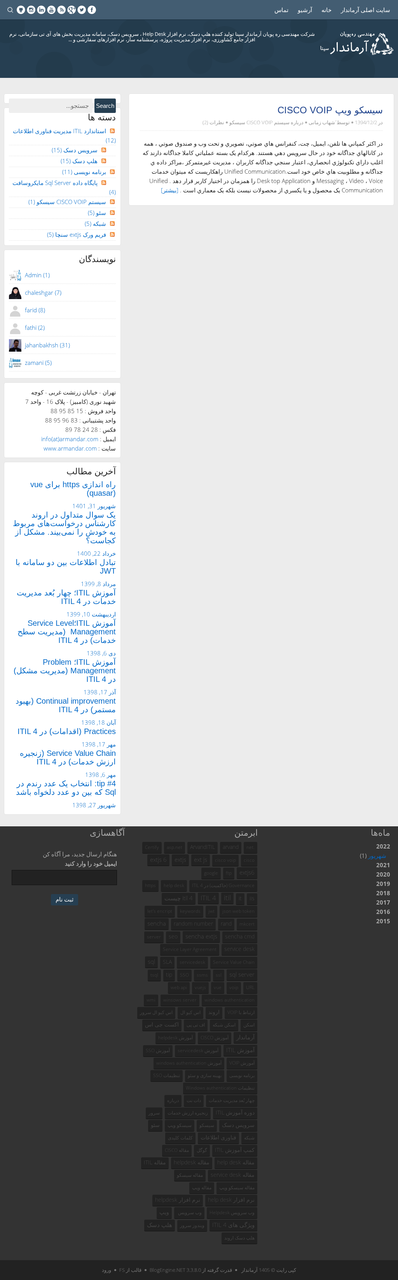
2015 (383, 921)
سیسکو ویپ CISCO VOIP (330, 110)
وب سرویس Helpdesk (232, 1212)
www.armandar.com (70, 448)
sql (151, 961)
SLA (167, 961)
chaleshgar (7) (43, 292)
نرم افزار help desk (231, 1199)
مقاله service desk (233, 1174)
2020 (383, 874)
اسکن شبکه (224, 1024)
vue (218, 987)
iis (252, 898)
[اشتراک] (61, 9)
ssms (202, 975)
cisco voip (225, 860)
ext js (200, 859)
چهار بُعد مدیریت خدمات (232, 1100)
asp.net (174, 847)
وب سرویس (189, 1212)
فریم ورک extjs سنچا (76, 234)
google (211, 873)
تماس (281, 10)
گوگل (202, 1150)
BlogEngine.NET (167, 1269)
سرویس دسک (75, 150)
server (154, 936)
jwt (211, 911)
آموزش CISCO (215, 1037)
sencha (156, 923)
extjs (180, 859)
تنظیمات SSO (166, 1075)
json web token (238, 911)
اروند (214, 1012)
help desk (174, 885)
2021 (383, 865)
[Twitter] (81, 9)
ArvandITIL (202, 846)
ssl (219, 975)
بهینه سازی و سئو (205, 1075)
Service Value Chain (234, 962)
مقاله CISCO (177, 1150)
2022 (375, 850)
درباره (173, 1100)
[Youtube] (51, 9)
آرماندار (245, 1037)
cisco (249, 860)
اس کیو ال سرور (156, 1012)
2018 (383, 893)
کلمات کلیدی (180, 1137)
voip (233, 987)
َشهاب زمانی (322, 122)
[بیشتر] (169, 190)
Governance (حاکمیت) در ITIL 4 (223, 885)
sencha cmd (240, 936)
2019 (383, 883)
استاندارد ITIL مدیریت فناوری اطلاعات (64, 135)
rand (226, 923)
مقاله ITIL (155, 1162)
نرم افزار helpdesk (177, 1199)
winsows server (180, 1000)
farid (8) (35, 310)
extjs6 (247, 872)
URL (250, 987)
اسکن (249, 1024)
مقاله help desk (236, 1162)
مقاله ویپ (201, 1187)
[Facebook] (91, 9)
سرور (154, 1112)
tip (169, 974)
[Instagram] (31, 9)
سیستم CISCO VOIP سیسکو (259, 122)
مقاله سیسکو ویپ (237, 1187)
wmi (151, 1000)
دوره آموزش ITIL (235, 1112)
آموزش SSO (158, 1050)
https (150, 885)
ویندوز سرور (192, 1225)
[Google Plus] (71, 9)
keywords (190, 911)
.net (250, 847)
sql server (242, 974)
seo (173, 936)
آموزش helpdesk (175, 1037)
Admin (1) (37, 275)
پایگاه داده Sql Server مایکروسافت (64, 187)
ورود (106, 1269)
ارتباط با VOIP (241, 1012)
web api (179, 987)
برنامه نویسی (84, 172)
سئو (97, 213)
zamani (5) (38, 362)
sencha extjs (201, 936)
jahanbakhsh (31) (47, 345)
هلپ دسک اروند (239, 1237)
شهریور (377, 855)
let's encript (159, 911)
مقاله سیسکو (190, 1175)
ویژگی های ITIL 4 (233, 1225)
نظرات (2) (213, 122)
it (240, 898)
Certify (152, 847)
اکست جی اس (162, 1024)
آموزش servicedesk (198, 1050)
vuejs (200, 987)
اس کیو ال (190, 1012)
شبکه (95, 223)
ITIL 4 (208, 897)
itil (227, 897)
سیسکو (206, 1125)
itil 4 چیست (178, 898)
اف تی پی (196, 1024)
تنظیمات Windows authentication (220, 1088)
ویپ (164, 1212)
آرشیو (305, 10)
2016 (383, 912)
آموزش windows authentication (189, 1063)
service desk (239, 949)
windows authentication (229, 1000)
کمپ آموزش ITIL (235, 1149)
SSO (184, 975)
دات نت (194, 1100)
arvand (231, 846)
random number (193, 923)
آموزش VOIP (242, 1063)
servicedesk (192, 962)
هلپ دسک (79, 161)
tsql (154, 975)
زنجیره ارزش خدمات (188, 1112)
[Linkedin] (41, 9)
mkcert (247, 924)
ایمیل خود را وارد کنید (91, 863)
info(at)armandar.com (69, 439)
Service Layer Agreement (189, 949)
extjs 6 (158, 859)
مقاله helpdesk (191, 1162)
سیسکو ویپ (180, 1125)
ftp (229, 873)
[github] (21, 9)
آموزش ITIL (240, 1050)
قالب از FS (130, 1269)
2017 (383, 902)
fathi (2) (35, 327)
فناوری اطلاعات (218, 1137)
